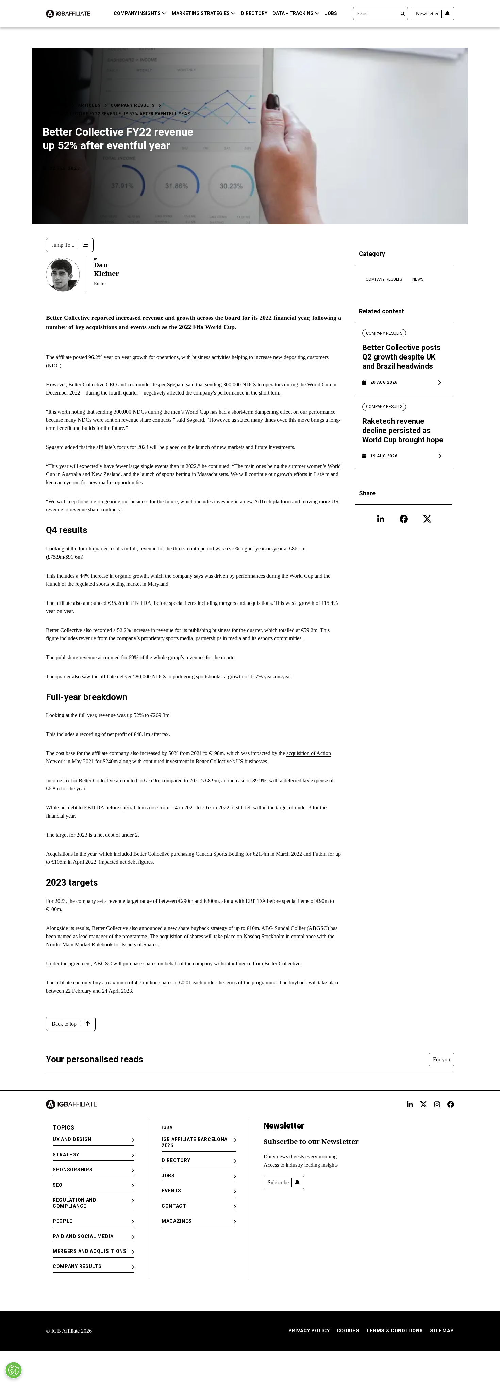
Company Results (132, 105)
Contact (174, 1206)
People (62, 1221)
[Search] (380, 13)
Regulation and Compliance (75, 1203)
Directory (254, 13)
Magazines (176, 1221)
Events (171, 1190)
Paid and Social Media (83, 1236)
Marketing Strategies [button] (201, 13)
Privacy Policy (309, 1330)
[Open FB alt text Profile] (450, 1104)
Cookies (348, 1330)
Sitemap (442, 1330)
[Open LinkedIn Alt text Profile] (409, 1104)
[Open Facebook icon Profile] (404, 519)
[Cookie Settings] (13, 1370)
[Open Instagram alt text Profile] (437, 1104)
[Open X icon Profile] (427, 519)
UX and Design (72, 1139)
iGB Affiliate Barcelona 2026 (195, 1142)
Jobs (331, 13)
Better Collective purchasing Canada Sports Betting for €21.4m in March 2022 (217, 854)
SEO (58, 1185)
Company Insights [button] (137, 13)
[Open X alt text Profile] (423, 1104)
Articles (89, 105)
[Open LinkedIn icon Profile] (381, 519)
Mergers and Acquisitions (90, 1251)
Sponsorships (73, 1169)
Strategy (66, 1154)
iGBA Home (55, 105)
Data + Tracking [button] (293, 13)
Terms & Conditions (394, 1330)
